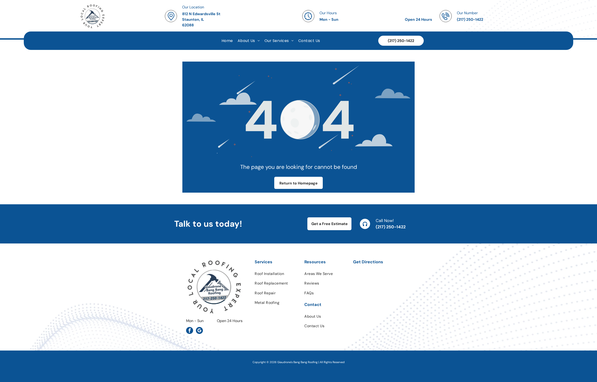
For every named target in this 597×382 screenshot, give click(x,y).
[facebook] (189, 331)
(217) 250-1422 (391, 227)
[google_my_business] (199, 331)
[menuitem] (227, 41)
